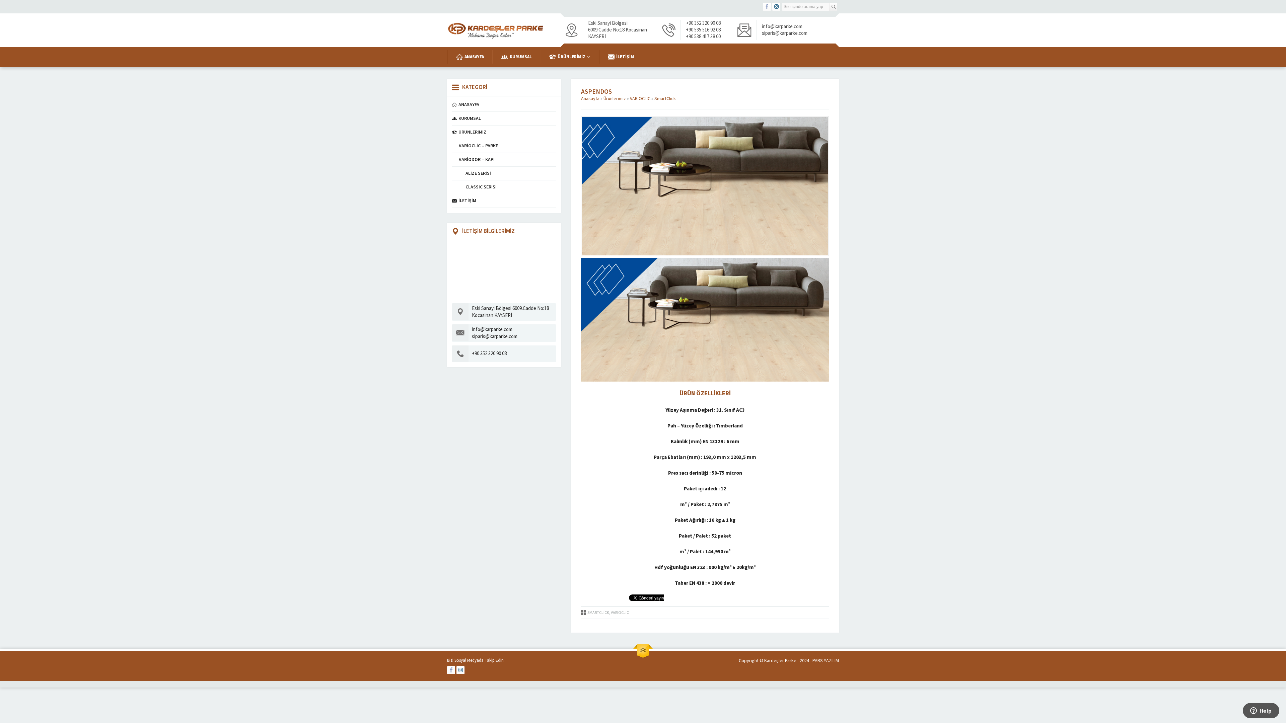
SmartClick (665, 98)
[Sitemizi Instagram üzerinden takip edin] (776, 7)
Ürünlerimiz (614, 98)
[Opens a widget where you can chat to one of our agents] (1260, 711)
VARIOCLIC (640, 98)
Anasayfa (590, 98)
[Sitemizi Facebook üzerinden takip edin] (767, 7)
